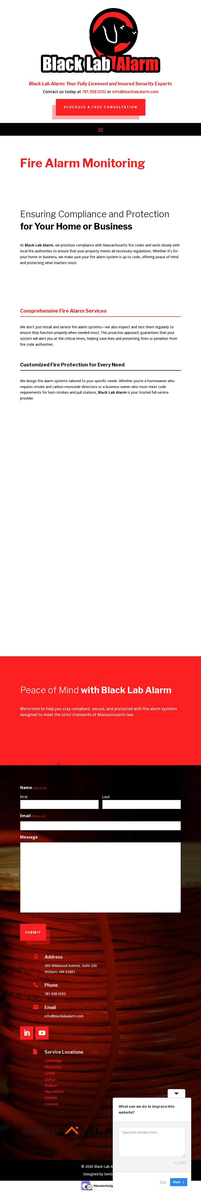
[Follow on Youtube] (42, 1033)
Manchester (54, 1091)
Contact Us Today (157, 752)
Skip (163, 1182)
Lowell (50, 1073)
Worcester (53, 1066)
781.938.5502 (94, 91)
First (24, 796)
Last (106, 796)
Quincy (50, 1079)
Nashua (51, 1097)
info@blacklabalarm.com (135, 91)
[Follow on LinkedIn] (26, 1033)
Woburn (51, 1085)
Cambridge (53, 1060)
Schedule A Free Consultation (101, 107)
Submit (33, 932)
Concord (51, 1104)
